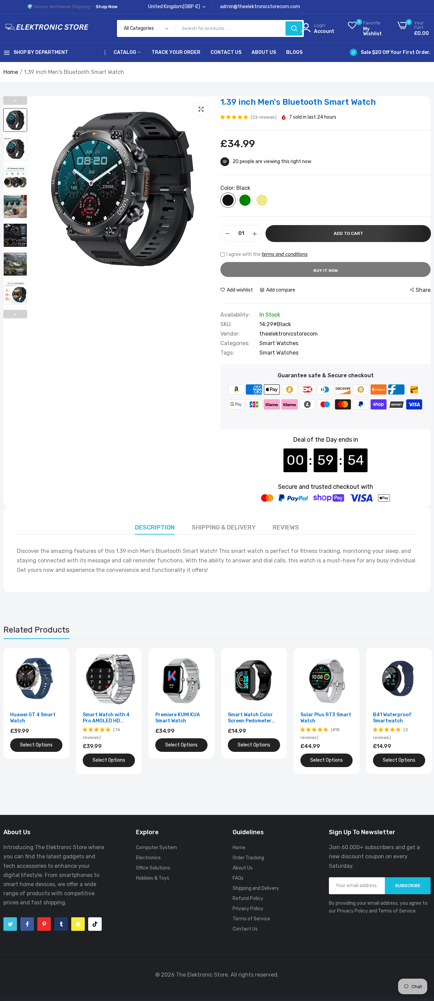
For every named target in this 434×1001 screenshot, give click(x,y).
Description (155, 527)
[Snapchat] (78, 924)
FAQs (238, 878)
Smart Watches (278, 343)
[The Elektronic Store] (45, 28)
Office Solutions (153, 868)
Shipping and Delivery (256, 888)
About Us (264, 52)
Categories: (235, 343)
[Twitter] (10, 924)
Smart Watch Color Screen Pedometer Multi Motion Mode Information (250, 718)
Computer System (156, 847)
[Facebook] (27, 924)
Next (15, 314)
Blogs (294, 52)
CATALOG (125, 52)
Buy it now (325, 270)
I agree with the (267, 254)
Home (10, 72)
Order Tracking (248, 858)
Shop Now (107, 6)
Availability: (235, 315)
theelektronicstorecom (288, 334)
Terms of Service (251, 919)
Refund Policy (248, 898)
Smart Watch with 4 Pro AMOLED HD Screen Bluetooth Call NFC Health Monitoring (109, 718)
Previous (15, 100)
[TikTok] (95, 924)
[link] (56, 660)
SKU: (226, 324)
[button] (234, 117)
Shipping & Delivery (224, 527)
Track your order (176, 52)
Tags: (227, 353)
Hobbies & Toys (152, 878)
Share (423, 290)
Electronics (148, 858)
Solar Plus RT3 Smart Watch (325, 718)
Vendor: (230, 334)
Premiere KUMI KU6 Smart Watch (177, 718)
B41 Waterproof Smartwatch (392, 718)
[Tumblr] (61, 924)
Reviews (286, 527)
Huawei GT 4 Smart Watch (33, 718)
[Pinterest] (44, 924)
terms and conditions (285, 254)
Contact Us (226, 52)
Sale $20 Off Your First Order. (396, 52)
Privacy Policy (248, 909)
